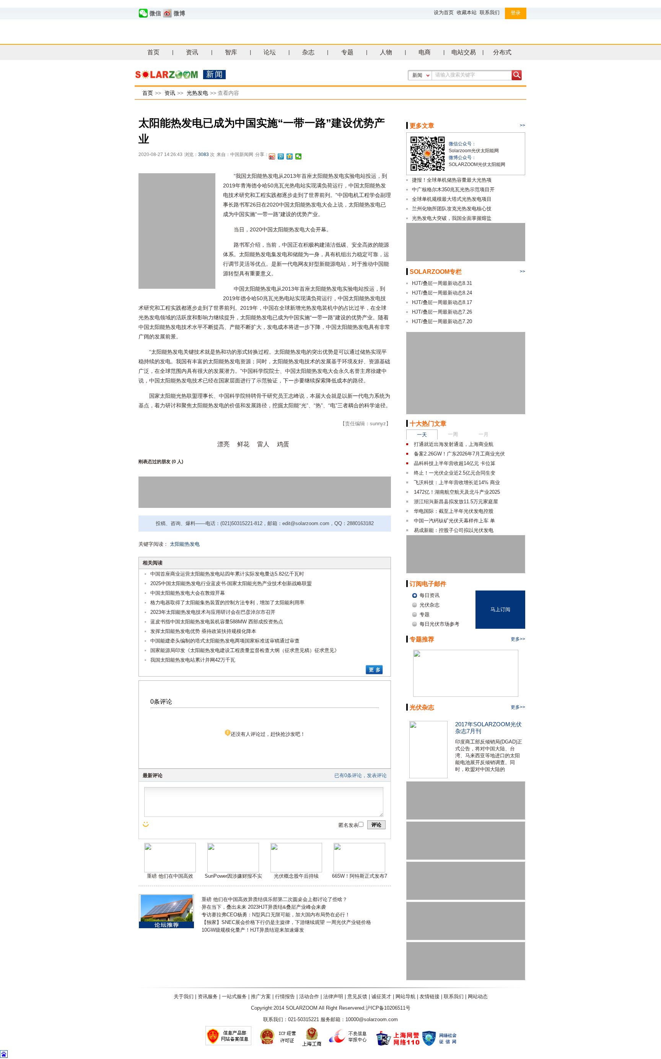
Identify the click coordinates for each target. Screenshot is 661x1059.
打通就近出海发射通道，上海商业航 (453, 444)
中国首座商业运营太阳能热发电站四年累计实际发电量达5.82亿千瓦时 (227, 574)
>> (522, 125)
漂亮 (223, 444)
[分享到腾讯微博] (281, 156)
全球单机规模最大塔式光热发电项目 (452, 199)
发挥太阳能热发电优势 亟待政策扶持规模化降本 (203, 631)
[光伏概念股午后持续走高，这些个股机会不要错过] (296, 871)
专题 (347, 52)
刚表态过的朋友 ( (155, 461)
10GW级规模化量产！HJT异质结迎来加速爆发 (253, 930)
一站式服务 (234, 996)
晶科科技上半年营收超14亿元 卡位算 (454, 463)
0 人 (177, 461)
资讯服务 (208, 996)
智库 (231, 52)
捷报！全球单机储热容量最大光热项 (452, 180)
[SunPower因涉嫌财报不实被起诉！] (233, 871)
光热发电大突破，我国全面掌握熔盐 (452, 218)
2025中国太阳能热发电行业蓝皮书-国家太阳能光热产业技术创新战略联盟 (231, 583)
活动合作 (309, 996)
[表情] (146, 824)
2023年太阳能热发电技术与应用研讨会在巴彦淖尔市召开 (212, 612)
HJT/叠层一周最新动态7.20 (442, 321)
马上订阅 (500, 609)
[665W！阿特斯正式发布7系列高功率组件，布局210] (359, 871)
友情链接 (430, 996)
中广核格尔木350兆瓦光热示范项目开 (453, 189)
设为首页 (444, 12)
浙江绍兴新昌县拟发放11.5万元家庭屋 (456, 501)
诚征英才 (381, 996)
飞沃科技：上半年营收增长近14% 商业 (457, 482)
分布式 (502, 52)
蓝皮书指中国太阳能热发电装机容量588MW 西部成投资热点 (216, 622)
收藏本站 (467, 12)
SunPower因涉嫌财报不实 (233, 876)
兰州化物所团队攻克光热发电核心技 (452, 208)
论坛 (270, 52)
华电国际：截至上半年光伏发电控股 (453, 511)
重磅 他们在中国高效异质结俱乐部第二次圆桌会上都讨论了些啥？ (274, 899)
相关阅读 (153, 563)
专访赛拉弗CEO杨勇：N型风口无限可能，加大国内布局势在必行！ (276, 914)
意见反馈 (357, 996)
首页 (153, 52)
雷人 (263, 444)
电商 (424, 52)
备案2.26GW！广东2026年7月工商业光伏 (459, 454)
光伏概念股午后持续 (296, 876)
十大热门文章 (428, 423)
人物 (386, 52)
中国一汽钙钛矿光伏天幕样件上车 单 (454, 521)
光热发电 (197, 93)
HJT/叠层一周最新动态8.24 (442, 293)
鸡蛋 (283, 444)
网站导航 (405, 996)
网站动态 (478, 996)
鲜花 (243, 444)
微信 (155, 13)
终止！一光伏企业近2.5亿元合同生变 (454, 473)
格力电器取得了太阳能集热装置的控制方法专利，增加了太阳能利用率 (227, 602)
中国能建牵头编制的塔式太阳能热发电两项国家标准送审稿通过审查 (225, 641)
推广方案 (261, 996)
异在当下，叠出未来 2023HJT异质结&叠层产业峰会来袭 (264, 907)
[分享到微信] (298, 156)
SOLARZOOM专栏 (436, 271)
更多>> (518, 639)
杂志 (308, 52)
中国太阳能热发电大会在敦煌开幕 (187, 593)
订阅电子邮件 (428, 584)
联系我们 (490, 12)
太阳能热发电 (185, 544)
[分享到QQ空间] (290, 156)
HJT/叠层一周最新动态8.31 (442, 283)
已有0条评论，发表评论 (360, 775)
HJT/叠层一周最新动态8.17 (442, 302)
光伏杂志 (422, 707)
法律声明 (333, 996)
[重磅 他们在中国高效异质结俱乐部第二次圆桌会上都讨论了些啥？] (170, 871)
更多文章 (422, 125)
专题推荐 (422, 639)
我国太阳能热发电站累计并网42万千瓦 (192, 660)
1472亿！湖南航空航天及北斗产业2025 (457, 492)
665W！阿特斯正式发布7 (359, 876)
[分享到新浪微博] (272, 156)
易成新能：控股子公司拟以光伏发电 (453, 530)
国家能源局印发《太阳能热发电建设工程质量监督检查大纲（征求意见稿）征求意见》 (244, 650)
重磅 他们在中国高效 (170, 876)
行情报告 (285, 996)
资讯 (192, 52)
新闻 (417, 75)
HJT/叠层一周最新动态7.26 (442, 312)
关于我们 (184, 996)
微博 (179, 13)
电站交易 (463, 52)
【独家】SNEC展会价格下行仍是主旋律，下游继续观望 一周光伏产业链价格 (286, 922)
